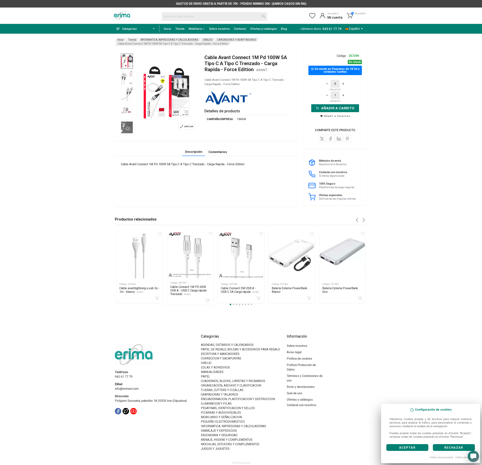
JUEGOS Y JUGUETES (215, 449)
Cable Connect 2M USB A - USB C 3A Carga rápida (240, 290)
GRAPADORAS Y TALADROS (219, 394)
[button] (166, 93)
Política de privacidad (441, 457)
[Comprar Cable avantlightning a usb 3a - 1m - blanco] (156, 298)
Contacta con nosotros (301, 405)
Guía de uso (294, 393)
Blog (284, 28)
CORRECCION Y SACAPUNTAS (221, 358)
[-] (327, 84)
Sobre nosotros (219, 28)
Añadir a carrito (338, 108)
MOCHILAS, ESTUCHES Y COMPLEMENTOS (230, 444)
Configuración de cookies (136, 419)
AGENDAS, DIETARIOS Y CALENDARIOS (227, 345)
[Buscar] (263, 16)
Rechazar (453, 447)
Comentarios (217, 152)
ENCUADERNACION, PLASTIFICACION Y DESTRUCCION (238, 399)
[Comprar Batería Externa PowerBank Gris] (359, 298)
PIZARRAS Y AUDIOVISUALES (221, 412)
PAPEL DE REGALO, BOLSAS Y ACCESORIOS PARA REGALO (240, 349)
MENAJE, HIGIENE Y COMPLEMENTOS (226, 439)
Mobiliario (195, 28)
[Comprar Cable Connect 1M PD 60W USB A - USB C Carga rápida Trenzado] (207, 300)
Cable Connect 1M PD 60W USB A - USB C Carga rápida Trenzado (188, 290)
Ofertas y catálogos (263, 28)
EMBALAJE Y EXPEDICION (218, 430)
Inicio (167, 28)
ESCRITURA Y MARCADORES (220, 354)
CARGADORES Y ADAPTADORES (236, 39)
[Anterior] (357, 220)
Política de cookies (465, 457)
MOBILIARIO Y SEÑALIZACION (221, 417)
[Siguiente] (363, 220)
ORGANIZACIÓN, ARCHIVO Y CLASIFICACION (231, 385)
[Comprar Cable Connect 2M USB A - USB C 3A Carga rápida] (258, 298)
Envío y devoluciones (301, 387)
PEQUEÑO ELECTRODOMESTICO (223, 421)
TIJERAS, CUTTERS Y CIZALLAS (222, 390)
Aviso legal (294, 352)
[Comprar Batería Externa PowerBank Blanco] (309, 298)
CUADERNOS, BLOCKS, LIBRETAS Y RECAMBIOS (233, 381)
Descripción (193, 152)
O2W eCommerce (241, 462)
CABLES (208, 39)
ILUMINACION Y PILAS (216, 403)
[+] (343, 84)
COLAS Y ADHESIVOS (215, 367)
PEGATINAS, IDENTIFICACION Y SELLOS (228, 408)
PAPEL (205, 376)
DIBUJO (206, 363)
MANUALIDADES (212, 372)
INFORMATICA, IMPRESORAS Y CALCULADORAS (169, 39)
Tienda (180, 28)
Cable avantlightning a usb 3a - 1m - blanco (139, 290)
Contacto (240, 28)
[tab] (127, 61)
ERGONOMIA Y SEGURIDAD (219, 435)
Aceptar (407, 447)
